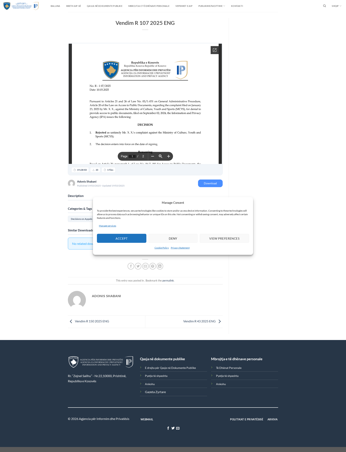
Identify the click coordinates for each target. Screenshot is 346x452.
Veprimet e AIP (183, 6)
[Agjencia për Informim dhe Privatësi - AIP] (13, 6)
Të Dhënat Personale (228, 367)
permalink (168, 280)
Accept (122, 238)
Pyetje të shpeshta (156, 375)
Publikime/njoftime (210, 6)
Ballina (55, 6)
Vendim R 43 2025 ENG (199, 321)
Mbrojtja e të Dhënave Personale (148, 6)
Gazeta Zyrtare (155, 392)
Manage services (107, 225)
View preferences (224, 238)
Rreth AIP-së (73, 6)
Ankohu (150, 384)
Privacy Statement (180, 247)
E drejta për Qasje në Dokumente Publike (170, 367)
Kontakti (237, 6)
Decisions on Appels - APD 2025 (88, 218)
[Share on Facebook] (131, 266)
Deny (173, 238)
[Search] (324, 6)
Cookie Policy (162, 247)
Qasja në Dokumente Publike (104, 6)
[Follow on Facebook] (168, 428)
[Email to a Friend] (145, 266)
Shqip (335, 6)
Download (210, 183)
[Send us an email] (177, 428)
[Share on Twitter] (138, 266)
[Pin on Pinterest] (152, 266)
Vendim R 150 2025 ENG (91, 321)
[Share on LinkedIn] (160, 266)
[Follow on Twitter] (173, 428)
